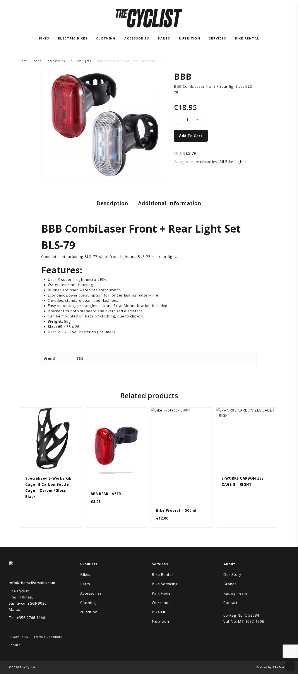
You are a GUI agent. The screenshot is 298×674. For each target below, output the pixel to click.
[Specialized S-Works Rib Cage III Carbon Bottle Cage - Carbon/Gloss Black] (51, 438)
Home (24, 61)
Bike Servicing (165, 583)
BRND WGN (280, 667)
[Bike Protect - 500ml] (181, 454)
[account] (275, 18)
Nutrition (89, 612)
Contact (230, 602)
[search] (264, 18)
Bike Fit (159, 612)
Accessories (56, 61)
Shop (37, 61)
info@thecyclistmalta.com (32, 582)
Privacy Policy (18, 637)
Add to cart (190, 135)
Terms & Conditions (48, 637)
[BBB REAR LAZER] (116, 446)
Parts (85, 583)
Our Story (232, 574)
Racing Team (235, 593)
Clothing (88, 602)
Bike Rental (162, 574)
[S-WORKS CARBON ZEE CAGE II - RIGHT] (247, 438)
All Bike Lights (81, 61)
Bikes (85, 574)
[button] (103, 522)
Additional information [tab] (169, 203)
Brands (229, 583)
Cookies (14, 645)
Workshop (161, 602)
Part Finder (162, 593)
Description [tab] (112, 203)
